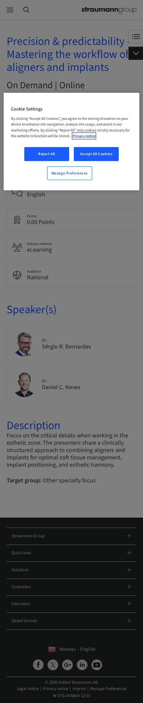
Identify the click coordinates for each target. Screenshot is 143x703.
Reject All (46, 153)
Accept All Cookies (96, 153)
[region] (72, 142)
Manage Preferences (70, 173)
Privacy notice (83, 135)
